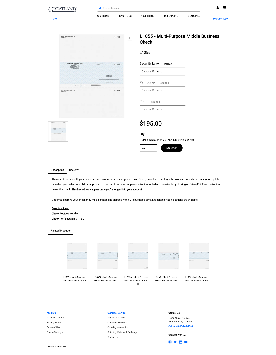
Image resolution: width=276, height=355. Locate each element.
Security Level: (156, 63)
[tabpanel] (77, 260)
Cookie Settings (55, 332)
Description (57, 169)
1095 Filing (147, 16)
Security (74, 169)
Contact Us (113, 337)
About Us (51, 313)
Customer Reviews (117, 322)
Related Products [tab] (61, 230)
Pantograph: (154, 82)
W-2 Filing (103, 16)
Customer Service (116, 313)
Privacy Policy (54, 322)
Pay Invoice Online (117, 317)
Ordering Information (118, 327)
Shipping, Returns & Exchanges (123, 332)
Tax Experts (171, 16)
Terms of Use (53, 327)
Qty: (142, 134)
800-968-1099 (220, 18)
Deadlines (194, 16)
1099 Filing (125, 16)
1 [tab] (138, 284)
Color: (150, 101)
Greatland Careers (56, 317)
